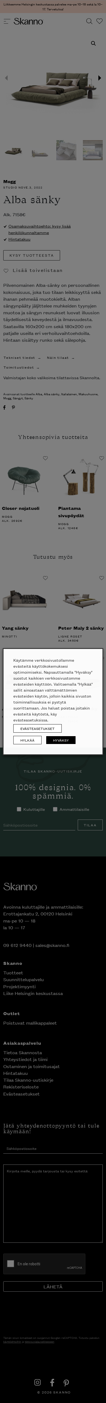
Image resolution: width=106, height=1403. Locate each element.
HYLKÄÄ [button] (27, 740)
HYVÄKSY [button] (61, 740)
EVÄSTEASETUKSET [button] (37, 728)
